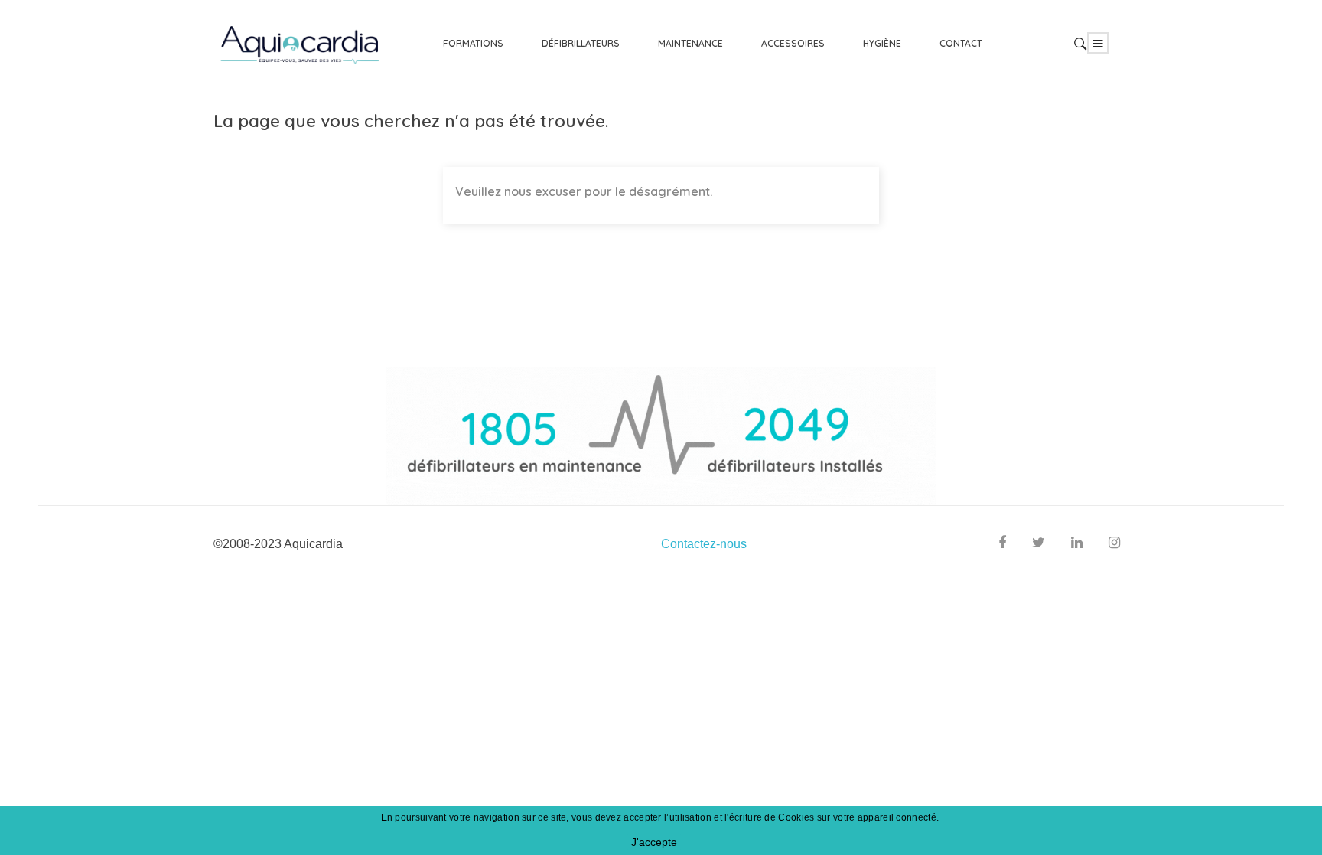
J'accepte (654, 842)
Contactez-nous (704, 543)
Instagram (1114, 545)
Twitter (1038, 545)
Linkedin (1077, 545)
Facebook (1002, 545)
